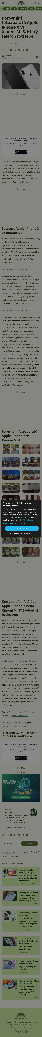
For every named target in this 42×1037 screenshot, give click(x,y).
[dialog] (21, 518)
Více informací (28, 520)
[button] (21, 523)
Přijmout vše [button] (21, 528)
